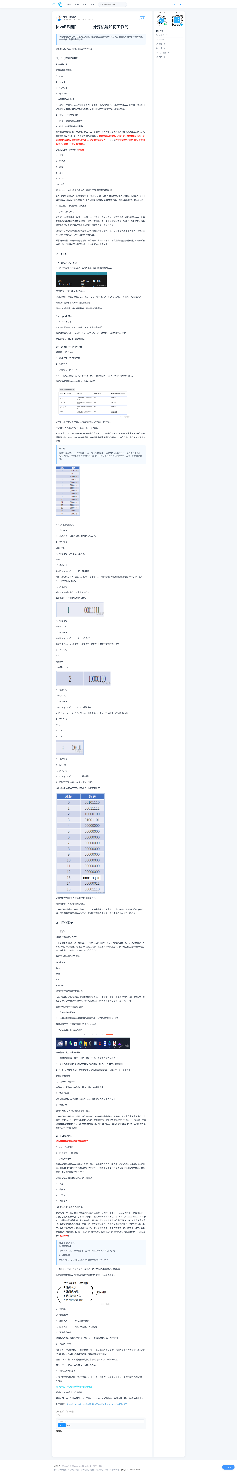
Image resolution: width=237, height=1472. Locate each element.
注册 (181, 4)
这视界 (95, 1466)
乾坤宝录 (88, 1466)
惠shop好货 (66, 1466)
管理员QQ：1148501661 (130, 1470)
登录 (173, 4)
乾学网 (81, 1466)
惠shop (75, 1466)
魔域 (100, 1466)
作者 (85, 4)
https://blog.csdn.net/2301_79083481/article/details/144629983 (96, 1404)
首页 (69, 4)
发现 (92, 4)
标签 (77, 4)
